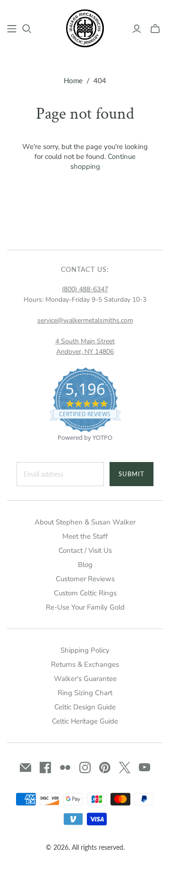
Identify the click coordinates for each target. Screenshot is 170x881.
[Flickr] (65, 767)
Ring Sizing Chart (85, 693)
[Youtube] (144, 767)
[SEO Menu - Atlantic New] (12, 29)
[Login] (137, 29)
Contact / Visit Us (85, 550)
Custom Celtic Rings (85, 593)
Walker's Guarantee (85, 678)
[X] (124, 767)
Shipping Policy (85, 650)
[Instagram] (85, 767)
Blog (85, 564)
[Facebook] (45, 767)
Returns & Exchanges (85, 664)
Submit (131, 474)
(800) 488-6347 (85, 289)
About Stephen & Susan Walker (85, 522)
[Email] (25, 767)
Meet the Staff (85, 536)
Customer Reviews (85, 579)
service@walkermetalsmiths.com (85, 320)
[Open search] (27, 29)
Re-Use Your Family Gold (85, 607)
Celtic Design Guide (85, 707)
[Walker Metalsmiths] (85, 27)
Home (73, 80)
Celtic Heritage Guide (85, 721)
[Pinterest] (104, 767)
